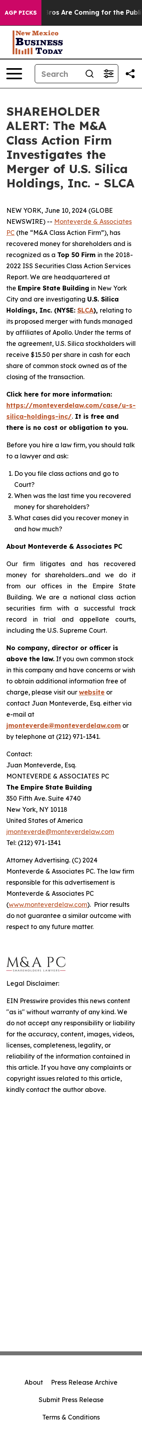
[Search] (89, 74)
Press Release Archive (84, 1382)
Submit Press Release (71, 1400)
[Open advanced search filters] (108, 74)
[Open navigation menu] (14, 74)
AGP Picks (21, 12)
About (33, 1382)
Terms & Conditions (71, 1417)
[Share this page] (130, 74)
